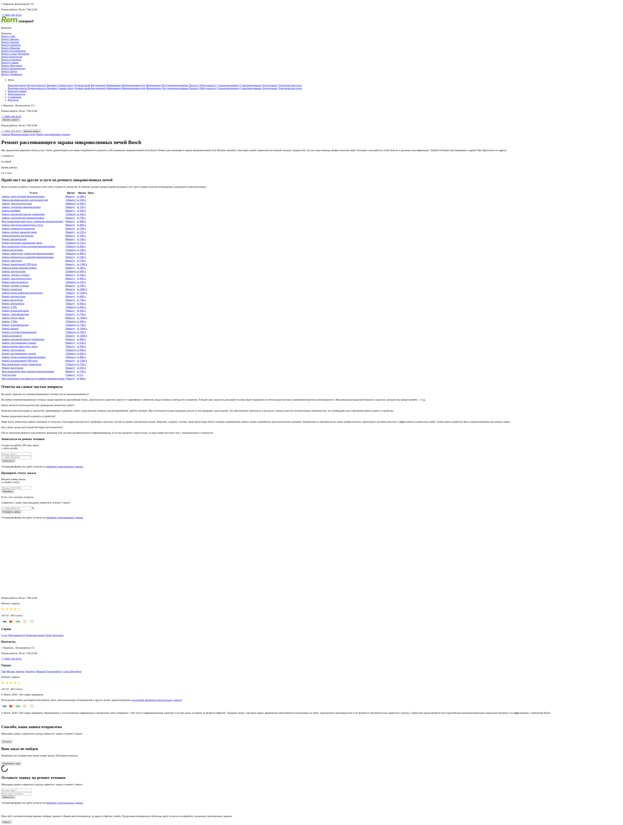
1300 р (82, 264)
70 (70, 303)
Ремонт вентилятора (13, 303)
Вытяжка (52, 85)
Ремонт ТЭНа (9, 307)
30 (70, 207)
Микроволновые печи (23, 134)
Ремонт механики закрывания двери (22, 242)
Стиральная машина (228, 85)
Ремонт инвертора (12, 289)
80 (70, 196)
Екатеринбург (54, 671)
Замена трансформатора (15, 314)
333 (70, 250)
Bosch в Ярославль (11, 65)
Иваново (41, 671)
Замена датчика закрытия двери (19, 232)
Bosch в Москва (10, 39)
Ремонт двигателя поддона (16, 278)
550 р (81, 364)
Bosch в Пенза (9, 71)
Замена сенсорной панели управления (23, 339)
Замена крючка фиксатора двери (20, 346)
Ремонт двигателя (12, 260)
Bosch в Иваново (10, 48)
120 (70, 200)
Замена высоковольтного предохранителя (25, 200)
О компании (14, 97)
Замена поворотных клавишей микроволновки (28, 257)
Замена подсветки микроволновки (21, 207)
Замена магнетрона (12, 250)
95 (70, 339)
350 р (81, 207)
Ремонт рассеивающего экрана (53, 134)
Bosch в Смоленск (11, 59)
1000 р (82, 317)
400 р (81, 196)
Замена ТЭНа (9, 321)
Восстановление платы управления (21, 364)
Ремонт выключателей (14, 239)
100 (70, 253)
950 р (81, 310)
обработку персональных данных (64, 466)
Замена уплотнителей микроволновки (23, 217)
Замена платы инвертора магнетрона (22, 292)
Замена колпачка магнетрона (18, 235)
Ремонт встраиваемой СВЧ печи (20, 360)
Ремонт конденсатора (13, 296)
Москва (10, 671)
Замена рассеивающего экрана (19, 342)
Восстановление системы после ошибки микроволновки (33, 378)
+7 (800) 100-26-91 (11, 15)
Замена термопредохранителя (18, 228)
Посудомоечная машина (175, 85)
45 (70, 314)
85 (70, 257)
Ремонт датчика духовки (15, 285)
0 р (80, 375)
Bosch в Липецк (10, 42)
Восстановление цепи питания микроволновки (28, 371)
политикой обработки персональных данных (157, 700)
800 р (81, 221)
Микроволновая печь (133, 85)
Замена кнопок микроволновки (19, 267)
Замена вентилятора (13, 350)
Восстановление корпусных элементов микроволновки (32, 221)
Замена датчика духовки (15, 275)
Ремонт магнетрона (12, 367)
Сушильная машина (251, 85)
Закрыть (7, 822)
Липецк (20, 671)
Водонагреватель (36, 85)
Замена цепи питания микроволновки (23, 196)
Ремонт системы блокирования (19, 332)
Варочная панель (17, 85)
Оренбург (30, 671)
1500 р (82, 292)
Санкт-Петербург (72, 671)
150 (70, 214)
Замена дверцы (10, 328)
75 (70, 292)
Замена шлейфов (11, 210)
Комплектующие (17, 91)
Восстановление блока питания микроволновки (28, 246)
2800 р (82, 289)
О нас (4, 635)
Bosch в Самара (9, 62)
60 (70, 217)
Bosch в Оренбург (11, 45)
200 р (81, 250)
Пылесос (194, 85)
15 (70, 375)
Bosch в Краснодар (11, 56)
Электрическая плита (290, 85)
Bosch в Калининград (13, 68)
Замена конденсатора (14, 271)
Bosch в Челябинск (11, 74)
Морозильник (153, 85)
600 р (81, 203)
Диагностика (9, 375)
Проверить (8, 491)
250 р (81, 200)
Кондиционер (98, 85)
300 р (81, 235)
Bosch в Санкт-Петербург (15, 53)
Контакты (13, 100)
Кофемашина (114, 85)
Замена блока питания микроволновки (23, 357)
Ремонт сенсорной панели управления (23, 214)
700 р (81, 217)
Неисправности (16, 94)
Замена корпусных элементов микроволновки (28, 253)
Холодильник (269, 85)
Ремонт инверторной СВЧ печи (19, 264)
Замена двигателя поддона (17, 203)
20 (70, 335)
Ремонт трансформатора (15, 325)
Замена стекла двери (13, 317)
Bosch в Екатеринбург (13, 51)
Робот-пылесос (207, 85)
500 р (81, 228)
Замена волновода (12, 335)
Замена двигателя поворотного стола (22, 225)
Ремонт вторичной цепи (15, 310)
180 (70, 203)
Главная (5, 134)
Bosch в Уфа (8, 36)
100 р (81, 342)
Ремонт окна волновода (15, 282)
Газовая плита (65, 85)
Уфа (3, 671)
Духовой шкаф (82, 85)
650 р (81, 367)
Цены (49, 635)
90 (70, 342)
